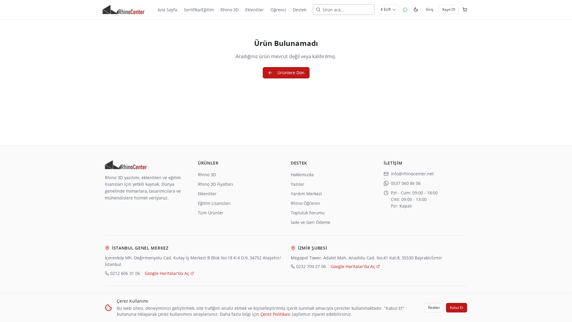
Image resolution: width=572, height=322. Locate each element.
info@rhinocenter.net (412, 174)
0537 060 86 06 (406, 183)
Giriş (429, 9)
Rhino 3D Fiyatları (215, 184)
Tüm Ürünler (210, 213)
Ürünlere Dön (290, 72)
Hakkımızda (302, 174)
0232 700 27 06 (311, 266)
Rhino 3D (207, 174)
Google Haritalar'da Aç (167, 273)
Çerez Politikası (275, 314)
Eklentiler (207, 193)
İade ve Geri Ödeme (310, 222)
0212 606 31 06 (125, 273)
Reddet (434, 307)
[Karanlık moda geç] (416, 9)
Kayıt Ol (448, 9)
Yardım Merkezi (306, 193)
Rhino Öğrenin (305, 203)
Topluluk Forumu (308, 213)
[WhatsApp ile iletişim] (405, 9)
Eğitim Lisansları (214, 203)
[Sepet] (465, 9)
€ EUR (386, 9)
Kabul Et (456, 307)
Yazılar (297, 184)
